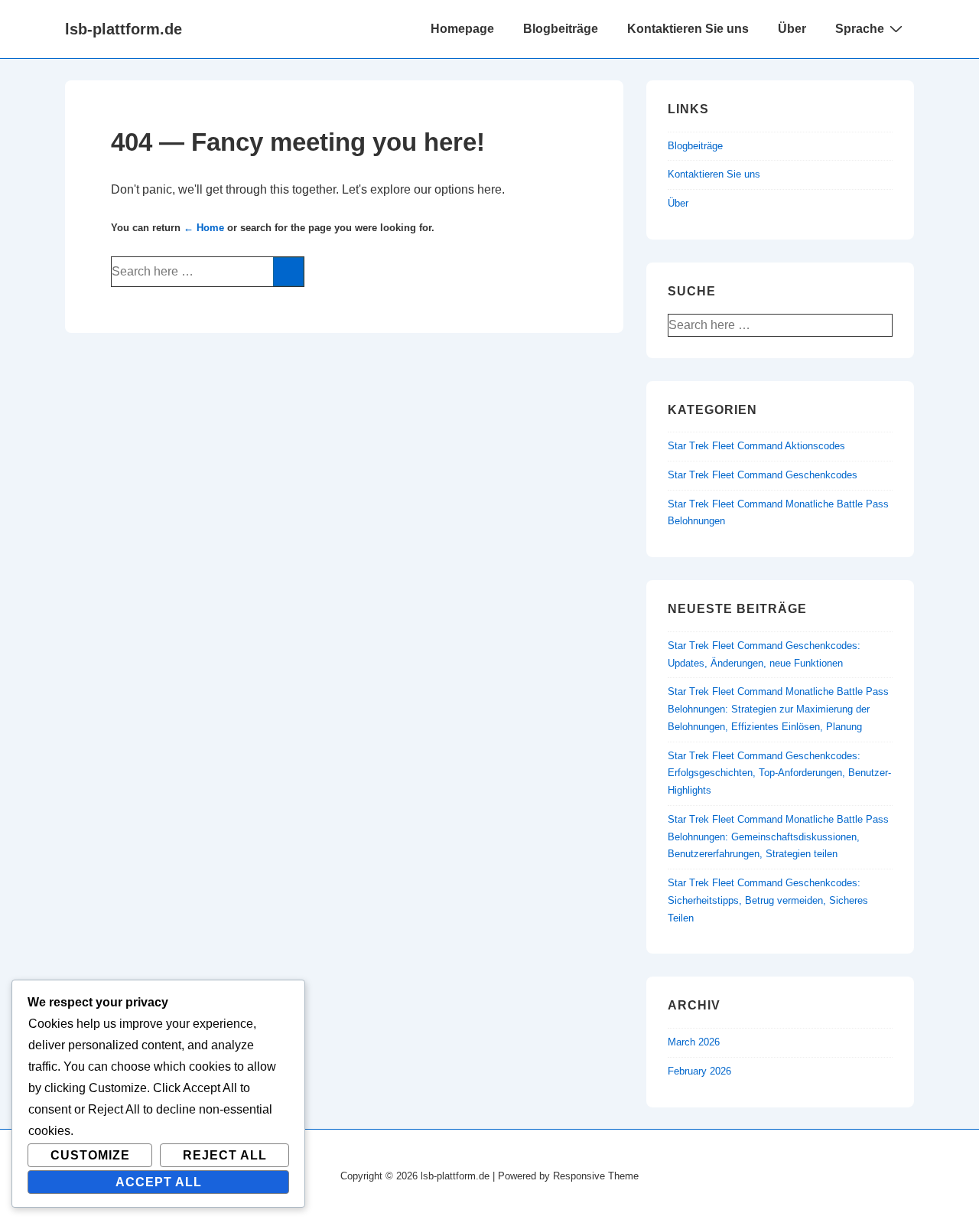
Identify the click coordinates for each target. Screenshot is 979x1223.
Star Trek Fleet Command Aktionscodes (756, 446)
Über (792, 28)
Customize (90, 1155)
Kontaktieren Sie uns (688, 28)
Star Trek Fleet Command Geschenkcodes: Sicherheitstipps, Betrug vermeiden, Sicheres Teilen (768, 900)
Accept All (158, 1182)
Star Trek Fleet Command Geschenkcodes (762, 475)
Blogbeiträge (560, 28)
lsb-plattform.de (123, 29)
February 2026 (699, 1071)
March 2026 (694, 1042)
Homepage (462, 28)
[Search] (288, 271)
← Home (204, 227)
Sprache (859, 28)
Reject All (225, 1155)
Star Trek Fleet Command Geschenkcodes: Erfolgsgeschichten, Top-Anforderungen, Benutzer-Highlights (779, 773)
